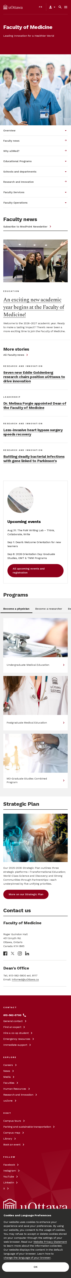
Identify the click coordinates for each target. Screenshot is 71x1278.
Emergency (16, 1038)
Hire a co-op (16, 1033)
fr (40, 7)
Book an (11, 1144)
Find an (12, 1027)
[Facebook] (5, 953)
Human (14, 1088)
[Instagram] (20, 953)
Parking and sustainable (27, 1126)
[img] (13, 7)
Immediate (15, 1044)
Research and (18, 1094)
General (13, 1021)
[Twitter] (13, 953)
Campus (12, 1120)
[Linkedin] (27, 953)
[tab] (16, 610)
